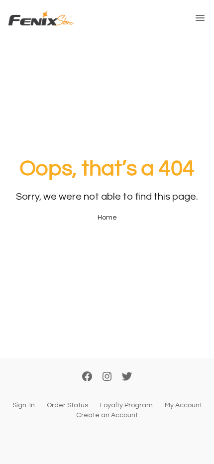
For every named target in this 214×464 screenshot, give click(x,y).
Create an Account (107, 415)
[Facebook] (87, 377)
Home (107, 217)
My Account (183, 405)
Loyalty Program (126, 405)
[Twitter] (127, 377)
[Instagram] (107, 377)
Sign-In (23, 405)
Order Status (67, 405)
